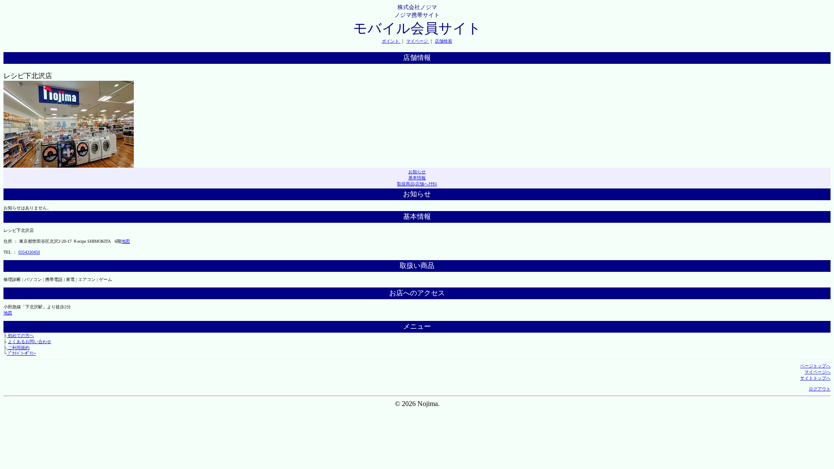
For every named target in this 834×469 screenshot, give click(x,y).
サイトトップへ (815, 378)
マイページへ (817, 372)
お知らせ (417, 171)
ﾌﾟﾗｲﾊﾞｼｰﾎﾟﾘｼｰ (21, 353)
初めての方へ (20, 335)
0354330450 (29, 252)
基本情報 (417, 177)
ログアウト (820, 388)
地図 (125, 241)
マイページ (417, 41)
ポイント (391, 41)
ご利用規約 (18, 347)
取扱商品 (405, 184)
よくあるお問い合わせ (29, 341)
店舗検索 (443, 41)
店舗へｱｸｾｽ (426, 184)
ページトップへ (815, 365)
